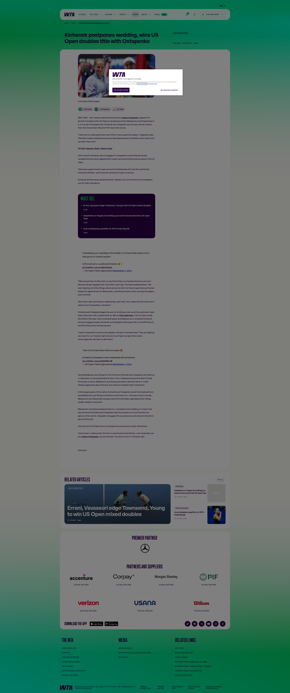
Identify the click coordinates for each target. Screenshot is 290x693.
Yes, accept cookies (121, 90)
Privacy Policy (152, 84)
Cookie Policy (142, 84)
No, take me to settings (169, 90)
